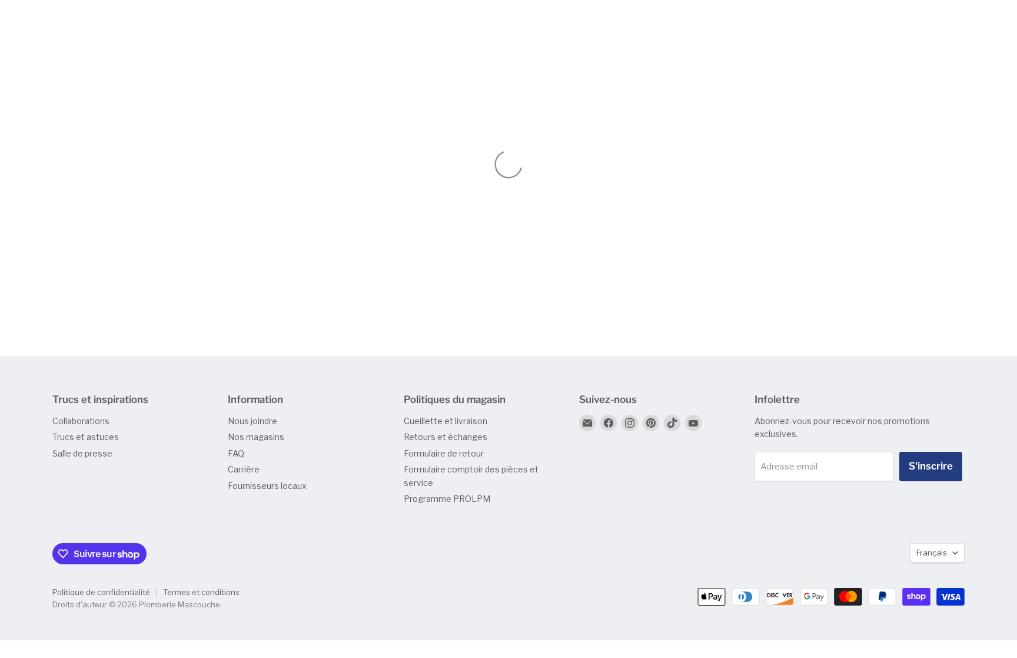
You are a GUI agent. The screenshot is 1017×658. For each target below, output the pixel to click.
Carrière (244, 469)
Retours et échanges (445, 437)
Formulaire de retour (444, 453)
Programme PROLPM (447, 499)
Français (931, 552)
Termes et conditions (201, 592)
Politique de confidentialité (101, 592)
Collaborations (80, 421)
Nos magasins (256, 437)
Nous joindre (252, 421)
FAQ (236, 453)
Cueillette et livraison (445, 421)
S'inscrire (931, 466)
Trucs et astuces (85, 437)
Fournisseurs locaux (267, 486)
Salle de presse (82, 453)
